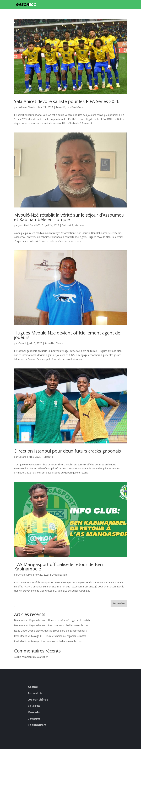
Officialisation (59, 574)
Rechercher (118, 603)
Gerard (22, 343)
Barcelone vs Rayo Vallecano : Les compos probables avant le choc (51, 625)
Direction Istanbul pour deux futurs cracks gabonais (67, 451)
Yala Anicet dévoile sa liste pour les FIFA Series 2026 (67, 101)
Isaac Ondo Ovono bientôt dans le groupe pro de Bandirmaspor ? (50, 630)
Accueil (33, 686)
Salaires (34, 705)
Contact (34, 718)
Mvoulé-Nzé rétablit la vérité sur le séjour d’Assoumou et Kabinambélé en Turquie (69, 217)
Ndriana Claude (26, 107)
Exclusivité (67, 225)
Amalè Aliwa (25, 574)
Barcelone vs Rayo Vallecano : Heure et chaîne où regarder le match (52, 620)
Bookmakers (37, 724)
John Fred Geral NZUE (30, 225)
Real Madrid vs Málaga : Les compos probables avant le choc (48, 641)
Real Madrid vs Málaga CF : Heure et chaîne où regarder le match (50, 636)
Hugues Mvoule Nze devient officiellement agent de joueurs (67, 335)
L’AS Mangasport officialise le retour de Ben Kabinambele (58, 566)
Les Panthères (75, 107)
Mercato (79, 225)
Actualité (60, 107)
